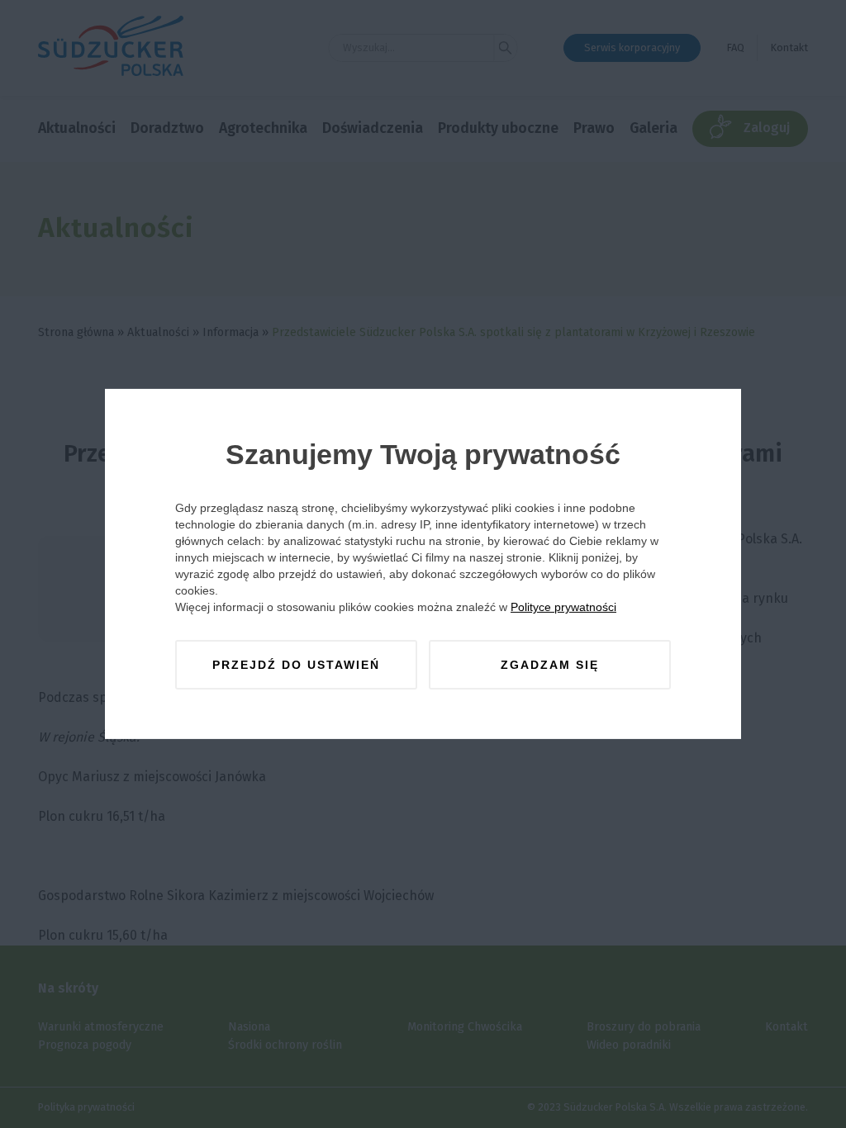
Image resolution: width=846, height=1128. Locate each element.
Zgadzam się (550, 664)
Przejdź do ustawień (296, 664)
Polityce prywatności (563, 607)
